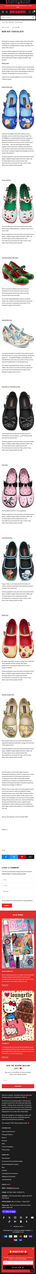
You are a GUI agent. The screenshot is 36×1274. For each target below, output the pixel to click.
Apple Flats (5, 615)
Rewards (4, 1140)
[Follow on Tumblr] (26, 1221)
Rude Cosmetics (7, 971)
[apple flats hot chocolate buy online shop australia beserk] (18, 638)
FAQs (3, 1143)
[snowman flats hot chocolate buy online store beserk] (18, 203)
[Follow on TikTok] (9, 1221)
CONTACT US (5, 1184)
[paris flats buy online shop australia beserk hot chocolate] (18, 488)
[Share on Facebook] (6, 857)
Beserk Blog (11, 22)
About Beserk (6, 1158)
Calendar (4, 1170)
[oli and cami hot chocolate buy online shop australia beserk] (18, 561)
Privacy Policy (6, 874)
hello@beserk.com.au (13, 1188)
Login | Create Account (8, 1131)
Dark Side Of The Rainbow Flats (11, 387)
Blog (7, 22)
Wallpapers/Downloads (8, 1176)
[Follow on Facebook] (3, 1217)
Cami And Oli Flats (7, 538)
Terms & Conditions (7, 1146)
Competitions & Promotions (10, 1173)
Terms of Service (18, 874)
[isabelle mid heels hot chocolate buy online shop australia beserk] (18, 335)
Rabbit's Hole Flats (7, 87)
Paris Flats (5, 465)
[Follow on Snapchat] (20, 1221)
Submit (7, 905)
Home (3, 22)
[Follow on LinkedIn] (15, 1221)
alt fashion (15, 27)
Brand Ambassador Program (10, 1164)
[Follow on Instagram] (15, 1217)
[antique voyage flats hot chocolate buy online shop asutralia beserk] (18, 718)
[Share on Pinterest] (22, 857)
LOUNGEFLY (5, 1043)
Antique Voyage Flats (8, 694)
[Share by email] (30, 857)
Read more (5, 985)
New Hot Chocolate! (19, 22)
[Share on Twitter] (14, 857)
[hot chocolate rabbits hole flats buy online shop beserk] (18, 109)
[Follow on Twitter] (9, 1217)
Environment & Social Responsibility (12, 1161)
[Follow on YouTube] (32, 1217)
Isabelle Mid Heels (7, 320)
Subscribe (18, 1086)
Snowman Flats (6, 180)
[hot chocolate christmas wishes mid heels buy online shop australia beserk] (18, 273)
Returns (4, 1137)
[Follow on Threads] (20, 1217)
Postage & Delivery (7, 1134)
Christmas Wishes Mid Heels (10, 257)
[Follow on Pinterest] (26, 1217)
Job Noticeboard (6, 1179)
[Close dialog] (33, 1249)
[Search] (33, 17)
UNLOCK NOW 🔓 (18, 1267)
